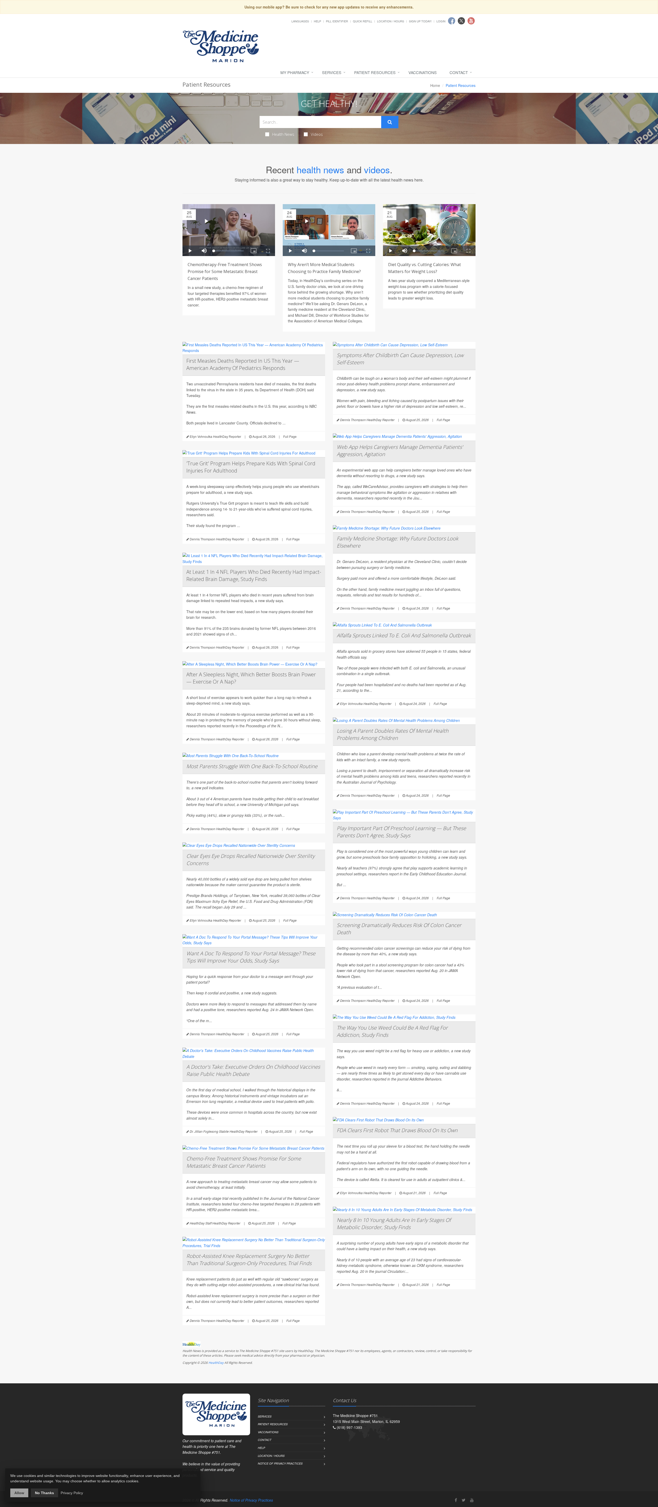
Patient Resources (375, 72)
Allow (19, 1493)
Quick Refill (362, 21)
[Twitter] (463, 1500)
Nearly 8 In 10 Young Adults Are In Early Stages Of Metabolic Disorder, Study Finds (394, 1224)
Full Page (290, 436)
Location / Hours (390, 21)
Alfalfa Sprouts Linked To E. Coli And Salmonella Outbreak (404, 635)
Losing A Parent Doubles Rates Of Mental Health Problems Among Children (393, 734)
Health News (283, 134)
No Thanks (44, 1493)
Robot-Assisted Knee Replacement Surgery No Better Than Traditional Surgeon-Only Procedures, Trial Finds (249, 1259)
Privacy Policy (72, 1493)
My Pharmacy (294, 72)
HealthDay (216, 1362)
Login (440, 21)
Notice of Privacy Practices (280, 1463)
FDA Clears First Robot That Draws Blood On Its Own (397, 1130)
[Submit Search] (389, 122)
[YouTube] (472, 1500)
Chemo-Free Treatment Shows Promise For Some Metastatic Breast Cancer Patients (243, 1162)
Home (435, 85)
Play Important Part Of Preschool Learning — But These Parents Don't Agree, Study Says (401, 832)
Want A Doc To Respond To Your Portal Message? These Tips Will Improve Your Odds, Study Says (250, 957)
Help (317, 21)
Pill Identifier (337, 21)
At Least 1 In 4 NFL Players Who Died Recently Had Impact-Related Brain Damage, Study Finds (253, 575)
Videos (317, 134)
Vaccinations (422, 72)
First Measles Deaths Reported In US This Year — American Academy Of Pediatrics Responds (242, 364)
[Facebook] (456, 1500)
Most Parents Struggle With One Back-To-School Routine (251, 766)
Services (331, 72)
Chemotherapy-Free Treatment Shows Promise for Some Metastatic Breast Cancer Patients (225, 271)
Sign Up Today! (420, 21)
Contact (459, 72)
